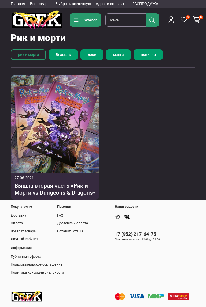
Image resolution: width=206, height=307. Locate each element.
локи (92, 54)
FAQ (60, 215)
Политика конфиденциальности (37, 272)
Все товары (40, 4)
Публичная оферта (26, 257)
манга (118, 54)
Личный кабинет (24, 239)
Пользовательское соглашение (36, 264)
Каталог (90, 20)
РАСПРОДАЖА (145, 4)
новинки (148, 54)
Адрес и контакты (111, 4)
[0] (196, 20)
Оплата (17, 223)
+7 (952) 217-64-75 (135, 234)
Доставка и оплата (72, 223)
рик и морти (28, 54)
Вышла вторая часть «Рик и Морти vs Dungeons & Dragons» (54, 189)
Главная (18, 4)
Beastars (63, 54)
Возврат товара (23, 231)
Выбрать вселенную (73, 4)
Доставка (18, 215)
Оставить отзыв (70, 231)
